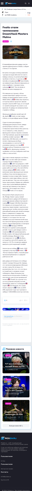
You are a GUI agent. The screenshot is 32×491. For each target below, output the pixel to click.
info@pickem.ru (6, 476)
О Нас (3, 461)
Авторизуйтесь (8, 316)
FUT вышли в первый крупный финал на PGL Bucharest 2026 (15, 366)
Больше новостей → (16, 426)
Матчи (5, 41)
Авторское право (7, 469)
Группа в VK (5, 480)
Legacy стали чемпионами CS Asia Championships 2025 (14, 414)
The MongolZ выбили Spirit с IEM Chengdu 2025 (14, 390)
